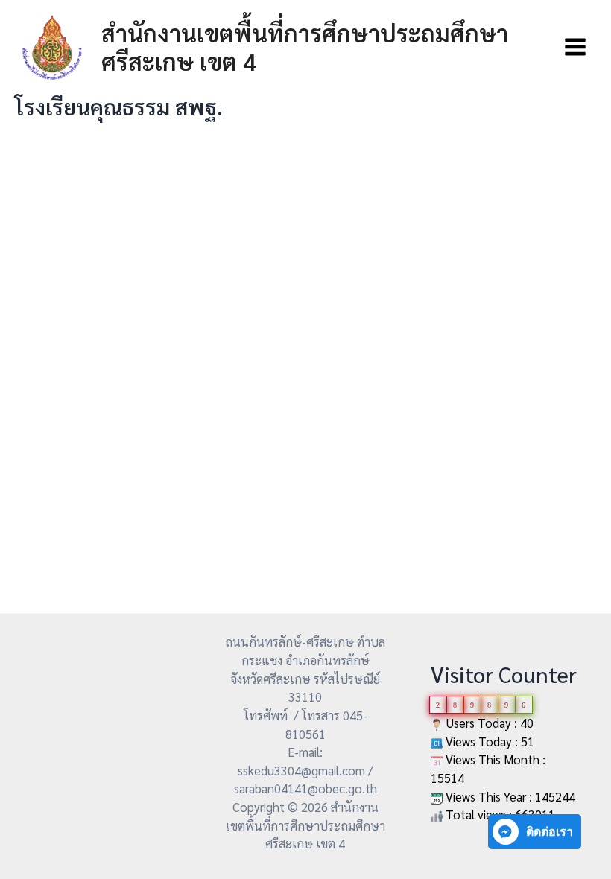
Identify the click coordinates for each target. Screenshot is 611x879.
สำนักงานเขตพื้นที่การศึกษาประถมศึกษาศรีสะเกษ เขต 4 (304, 46)
